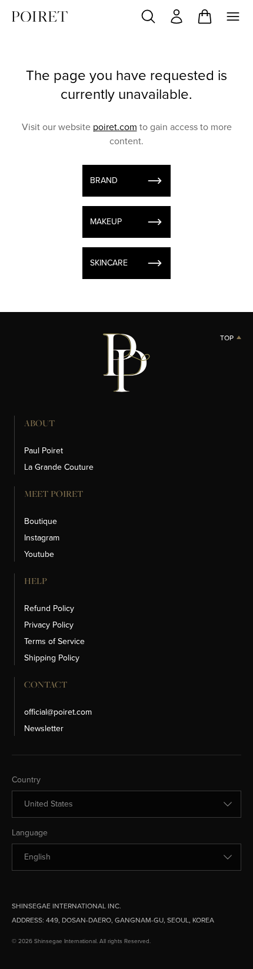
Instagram (41, 538)
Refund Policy (49, 608)
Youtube (39, 554)
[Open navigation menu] (233, 16)
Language (30, 833)
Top (227, 338)
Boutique (40, 521)
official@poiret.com (58, 712)
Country (26, 780)
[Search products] (148, 16)
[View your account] (176, 16)
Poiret (40, 16)
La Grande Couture (59, 467)
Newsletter (44, 728)
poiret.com (115, 127)
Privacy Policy (49, 625)
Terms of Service (54, 641)
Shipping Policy (51, 658)
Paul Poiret (43, 450)
